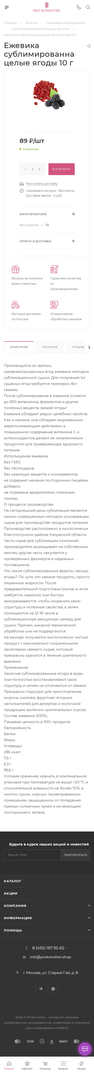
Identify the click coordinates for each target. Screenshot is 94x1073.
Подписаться (75, 855)
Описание (19, 347)
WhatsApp (53, 989)
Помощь (13, 930)
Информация (18, 918)
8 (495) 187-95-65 (48, 948)
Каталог (12, 881)
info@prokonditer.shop (50, 957)
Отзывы (79, 347)
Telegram (41, 989)
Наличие (50, 347)
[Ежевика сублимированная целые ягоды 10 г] (47, 94)
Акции (11, 893)
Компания (15, 906)
